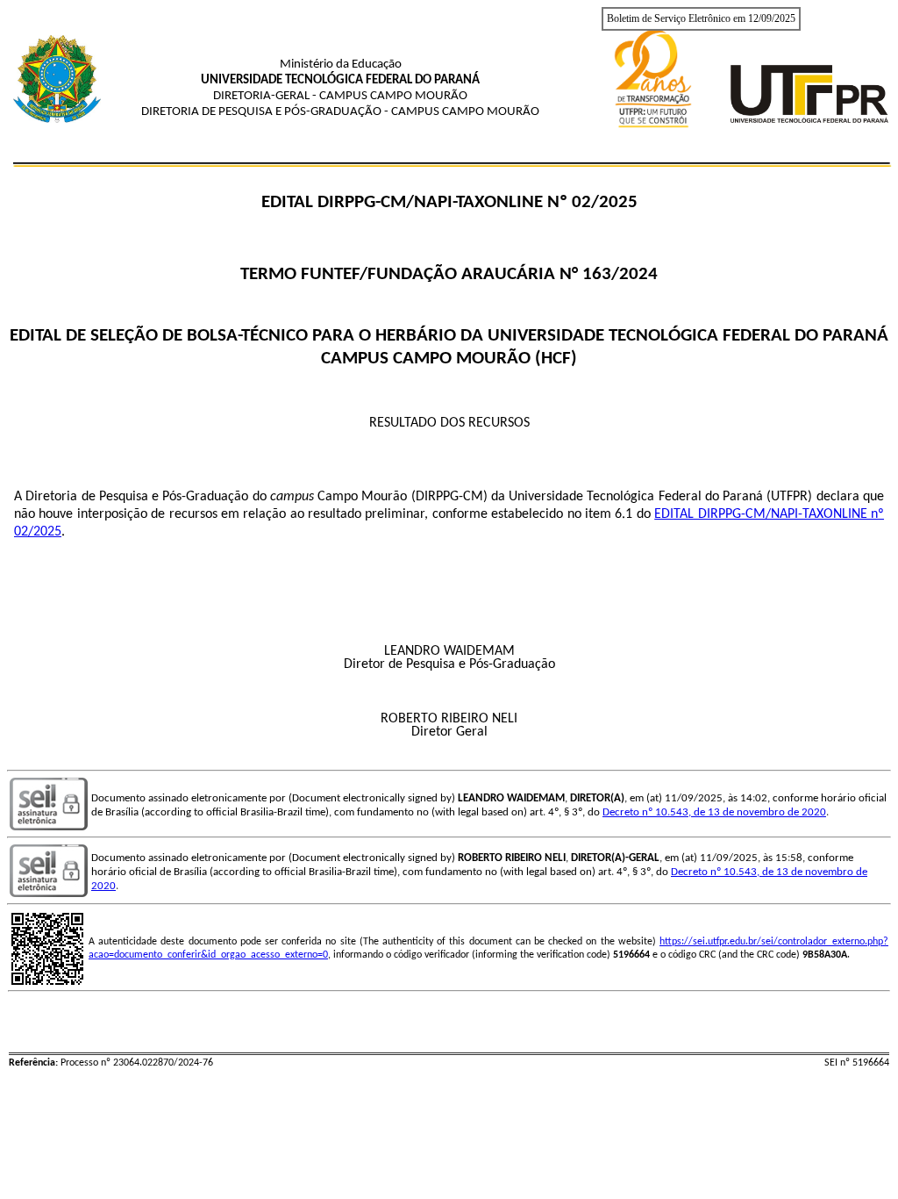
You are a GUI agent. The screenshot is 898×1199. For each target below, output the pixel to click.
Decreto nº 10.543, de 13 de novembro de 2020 (714, 812)
